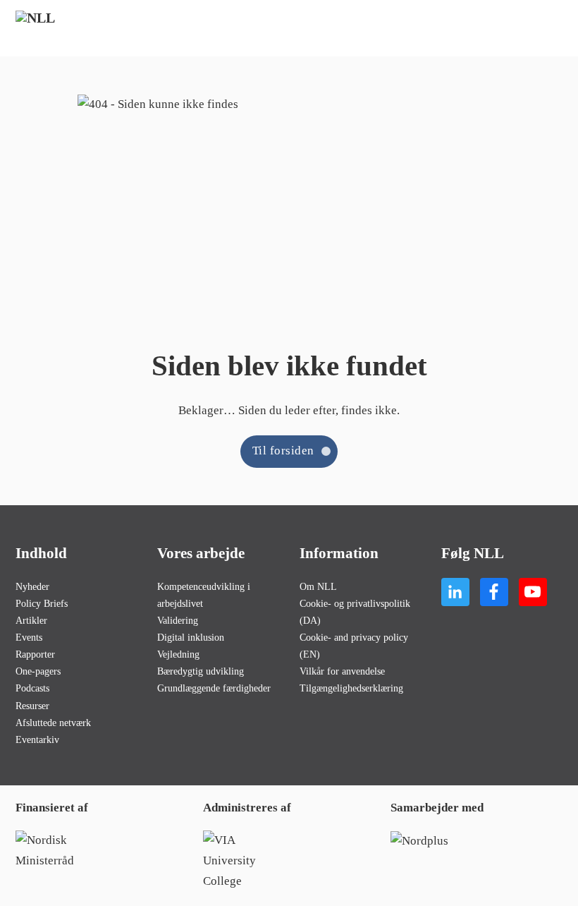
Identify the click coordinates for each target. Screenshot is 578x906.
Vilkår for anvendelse (342, 671)
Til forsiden (283, 450)
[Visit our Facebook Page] (494, 592)
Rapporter (35, 654)
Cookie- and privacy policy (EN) (354, 646)
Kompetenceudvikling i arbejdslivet (203, 595)
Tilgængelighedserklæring (351, 688)
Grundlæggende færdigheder (214, 688)
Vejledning (178, 654)
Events (29, 637)
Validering (177, 620)
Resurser (32, 705)
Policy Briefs (42, 603)
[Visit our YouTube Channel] (533, 592)
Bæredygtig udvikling (200, 671)
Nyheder (32, 586)
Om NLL (318, 586)
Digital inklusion (190, 637)
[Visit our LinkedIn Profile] (455, 592)
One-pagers (38, 671)
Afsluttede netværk (53, 722)
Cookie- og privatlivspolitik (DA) (355, 612)
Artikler (31, 620)
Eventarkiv (37, 739)
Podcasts (32, 688)
